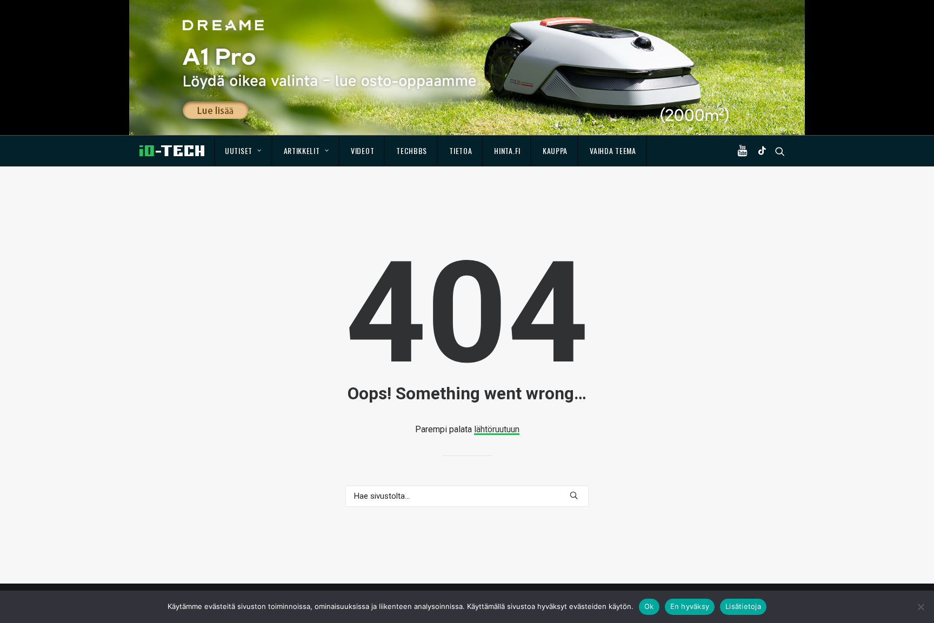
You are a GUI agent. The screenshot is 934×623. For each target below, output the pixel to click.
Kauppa (555, 150)
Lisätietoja (743, 606)
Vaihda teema (613, 150)
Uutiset (238, 150)
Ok (649, 606)
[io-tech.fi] (171, 150)
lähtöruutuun (496, 429)
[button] (744, 151)
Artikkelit (302, 150)
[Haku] (467, 496)
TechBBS (411, 150)
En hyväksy (690, 606)
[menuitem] (243, 151)
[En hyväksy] (920, 606)
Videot (362, 150)
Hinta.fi (507, 150)
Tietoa (460, 150)
